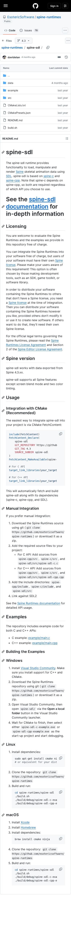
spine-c (49, 176)
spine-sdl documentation (31, 203)
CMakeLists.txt (17, 105)
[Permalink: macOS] (3, 815)
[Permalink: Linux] (3, 744)
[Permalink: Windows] (3, 660)
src (9, 97)
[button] (61, 433)
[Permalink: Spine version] (3, 358)
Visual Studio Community (38, 668)
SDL (9, 176)
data (10, 82)
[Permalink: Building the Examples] (3, 651)
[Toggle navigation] (5, 5)
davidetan (14, 57)
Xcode (25, 822)
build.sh (12, 127)
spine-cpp (13, 180)
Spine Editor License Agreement (40, 349)
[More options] (68, 40)
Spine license (18, 302)
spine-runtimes (49, 17)
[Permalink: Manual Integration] (3, 508)
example (13, 90)
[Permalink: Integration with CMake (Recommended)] (3, 410)
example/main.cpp (45, 643)
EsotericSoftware (20, 17)
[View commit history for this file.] (66, 57)
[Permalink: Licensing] (3, 226)
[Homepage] (35, 6)
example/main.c (39, 638)
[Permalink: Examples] (3, 616)
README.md (15, 120)
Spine (19, 171)
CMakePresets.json (19, 112)
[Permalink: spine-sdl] (3, 152)
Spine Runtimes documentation (38, 603)
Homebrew (28, 827)
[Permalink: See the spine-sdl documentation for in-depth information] (3, 206)
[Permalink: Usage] (3, 397)
